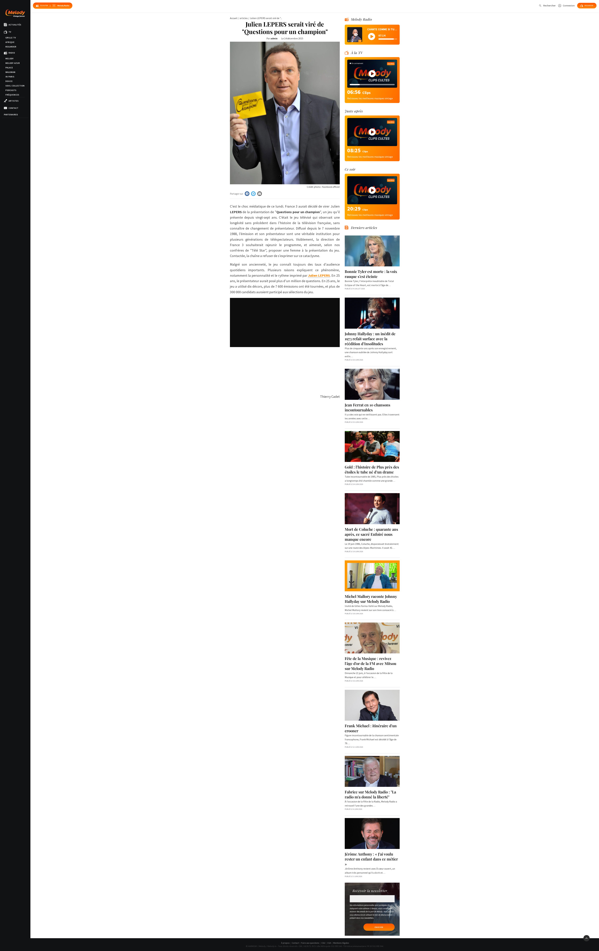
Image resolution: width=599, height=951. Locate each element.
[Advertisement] (285, 369)
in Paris (9, 76)
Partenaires (11, 114)
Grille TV (10, 37)
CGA (329, 942)
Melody (9, 58)
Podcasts (10, 90)
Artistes (14, 101)
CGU (323, 942)
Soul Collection (15, 85)
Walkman (10, 72)
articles (244, 18)
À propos (285, 942)
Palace (9, 67)
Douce (9, 81)
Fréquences (12, 94)
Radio (12, 52)
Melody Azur (12, 63)
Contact (13, 108)
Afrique (10, 42)
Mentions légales (341, 942)
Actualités (15, 24)
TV (10, 32)
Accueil (233, 18)
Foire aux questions (310, 942)
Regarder (10, 46)
